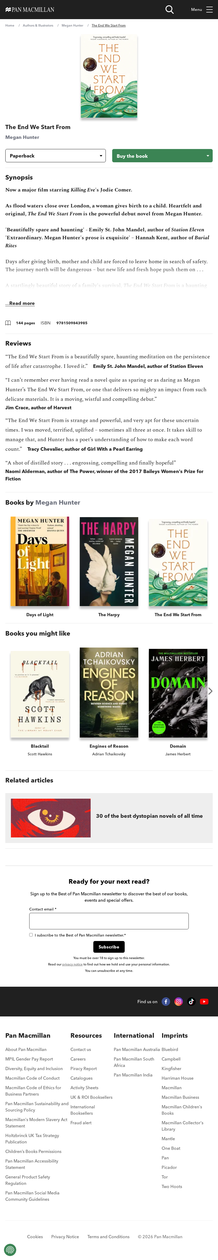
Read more (22, 303)
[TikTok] (191, 1001)
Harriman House (178, 1078)
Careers (78, 1059)
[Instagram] (178, 1001)
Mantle (168, 1138)
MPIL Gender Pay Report (29, 1059)
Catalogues (81, 1078)
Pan (165, 1157)
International (134, 1035)
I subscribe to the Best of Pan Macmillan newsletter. (80, 935)
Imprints (175, 1035)
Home (9, 25)
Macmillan (172, 1087)
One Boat (171, 1148)
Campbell (171, 1059)
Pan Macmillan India (133, 1075)
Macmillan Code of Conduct (32, 1078)
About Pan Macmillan (26, 1049)
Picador (169, 1167)
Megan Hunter (72, 25)
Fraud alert (80, 1122)
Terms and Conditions (108, 1236)
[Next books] (210, 691)
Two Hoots (172, 1186)
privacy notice (72, 964)
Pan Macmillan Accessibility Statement (31, 1164)
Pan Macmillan (28, 1035)
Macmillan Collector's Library (182, 1126)
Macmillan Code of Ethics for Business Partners (33, 1091)
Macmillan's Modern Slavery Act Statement (36, 1123)
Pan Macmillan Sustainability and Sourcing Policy (37, 1107)
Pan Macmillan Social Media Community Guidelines (32, 1196)
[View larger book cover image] (109, 76)
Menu (196, 9)
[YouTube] (204, 1002)
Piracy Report (83, 1068)
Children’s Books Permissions (33, 1151)
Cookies (35, 1236)
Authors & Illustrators (38, 25)
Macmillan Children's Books (182, 1110)
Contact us (80, 1049)
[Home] (29, 9)
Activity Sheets (84, 1087)
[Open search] (169, 9)
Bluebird (170, 1049)
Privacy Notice (65, 1236)
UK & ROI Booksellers (91, 1097)
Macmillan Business (180, 1097)
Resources (86, 1035)
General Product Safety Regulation (27, 1180)
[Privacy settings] (10, 1250)
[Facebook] (166, 1001)
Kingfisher (171, 1068)
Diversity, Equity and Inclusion (34, 1068)
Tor (165, 1177)
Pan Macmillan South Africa (134, 1062)
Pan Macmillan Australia (137, 1049)
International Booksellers (82, 1110)
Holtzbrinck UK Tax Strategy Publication (32, 1138)
